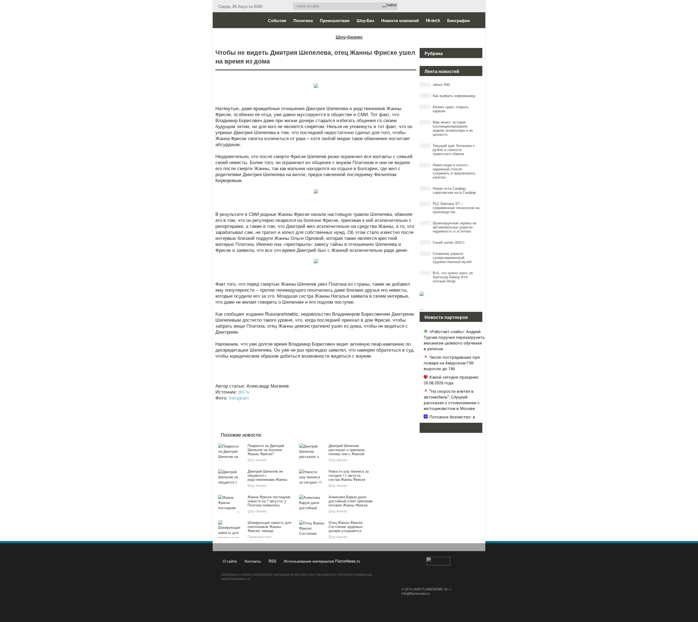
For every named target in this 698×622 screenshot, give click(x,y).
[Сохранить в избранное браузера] (346, 405)
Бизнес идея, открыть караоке (447, 108)
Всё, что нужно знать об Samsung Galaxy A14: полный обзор (449, 276)
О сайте (230, 561)
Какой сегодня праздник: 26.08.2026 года (451, 379)
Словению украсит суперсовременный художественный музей (448, 257)
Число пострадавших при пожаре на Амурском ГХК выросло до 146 (452, 362)
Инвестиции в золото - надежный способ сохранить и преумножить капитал (450, 171)
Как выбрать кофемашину (450, 95)
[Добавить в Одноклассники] (315, 405)
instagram (239, 397)
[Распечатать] (356, 405)
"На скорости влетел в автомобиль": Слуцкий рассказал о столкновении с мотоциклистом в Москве (452, 399)
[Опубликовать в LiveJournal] (294, 405)
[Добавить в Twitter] (325, 405)
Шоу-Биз (365, 20)
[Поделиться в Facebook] (273, 405)
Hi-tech (433, 20)
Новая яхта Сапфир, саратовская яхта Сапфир (450, 190)
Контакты (253, 561)
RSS (272, 561)
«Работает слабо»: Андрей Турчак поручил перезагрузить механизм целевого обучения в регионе (454, 340)
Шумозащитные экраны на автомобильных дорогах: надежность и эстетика (451, 227)
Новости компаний (400, 20)
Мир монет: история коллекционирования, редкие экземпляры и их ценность (449, 128)
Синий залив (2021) (445, 242)
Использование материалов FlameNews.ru (322, 561)
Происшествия (335, 20)
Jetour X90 (437, 84)
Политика (303, 20)
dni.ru (243, 391)
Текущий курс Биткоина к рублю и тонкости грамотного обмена (450, 149)
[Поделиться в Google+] (284, 405)
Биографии (458, 20)
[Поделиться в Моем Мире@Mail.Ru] (304, 405)
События (277, 20)
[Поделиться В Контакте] (336, 405)
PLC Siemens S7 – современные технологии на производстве (452, 207)
